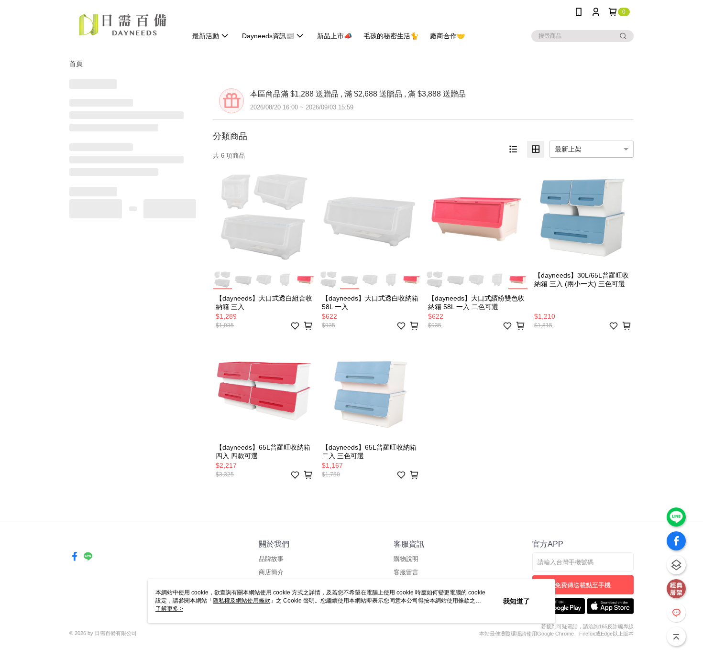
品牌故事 (271, 558)
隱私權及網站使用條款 (241, 600)
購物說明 (406, 558)
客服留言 (406, 572)
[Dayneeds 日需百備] (122, 25)
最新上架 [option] (568, 149)
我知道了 (516, 601)
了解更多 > (169, 608)
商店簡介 (271, 572)
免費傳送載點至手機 (583, 585)
